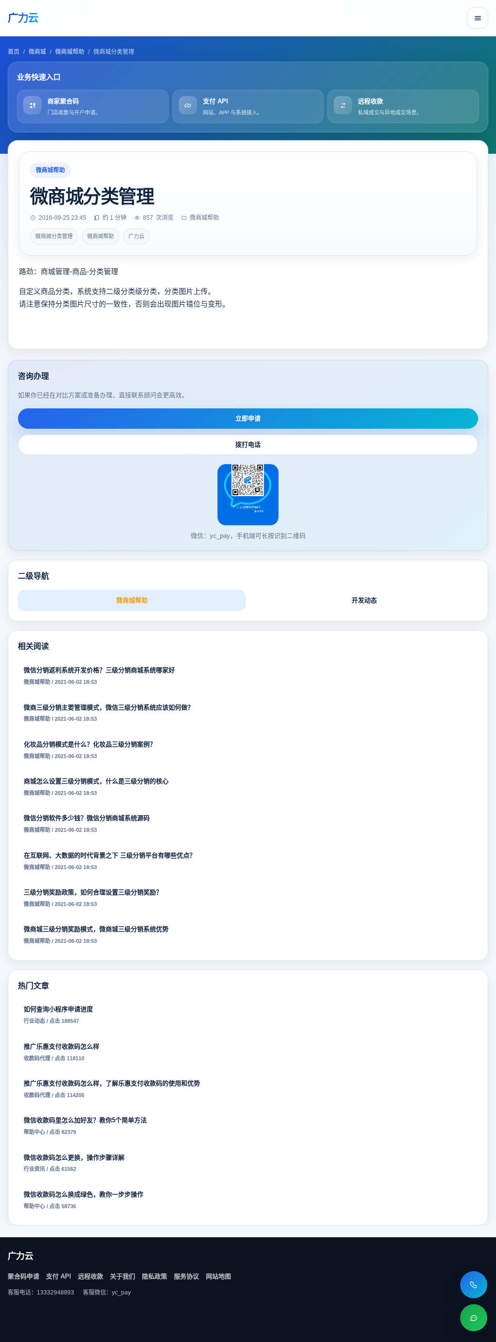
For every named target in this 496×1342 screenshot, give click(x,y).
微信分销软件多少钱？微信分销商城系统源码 (87, 823)
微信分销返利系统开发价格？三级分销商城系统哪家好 (99, 675)
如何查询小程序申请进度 (58, 1014)
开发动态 (364, 600)
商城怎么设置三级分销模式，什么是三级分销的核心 (96, 786)
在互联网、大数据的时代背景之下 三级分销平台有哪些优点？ (110, 861)
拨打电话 (248, 444)
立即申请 (248, 418)
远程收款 (90, 1276)
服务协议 (186, 1276)
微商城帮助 (69, 52)
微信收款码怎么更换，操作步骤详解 (74, 1163)
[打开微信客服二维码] (473, 1317)
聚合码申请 (23, 1276)
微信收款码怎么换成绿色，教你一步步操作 (83, 1200)
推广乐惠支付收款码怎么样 (61, 1052)
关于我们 (122, 1276)
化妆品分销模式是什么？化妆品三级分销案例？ (90, 750)
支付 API (58, 1276)
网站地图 (218, 1276)
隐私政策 (154, 1276)
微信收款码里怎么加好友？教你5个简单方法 (85, 1125)
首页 (13, 52)
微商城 (37, 52)
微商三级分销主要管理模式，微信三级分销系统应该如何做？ (109, 713)
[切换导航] (477, 18)
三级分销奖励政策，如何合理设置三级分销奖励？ (93, 898)
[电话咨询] (473, 1284)
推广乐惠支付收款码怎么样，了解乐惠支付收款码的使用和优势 (112, 1089)
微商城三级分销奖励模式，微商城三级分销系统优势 (96, 934)
